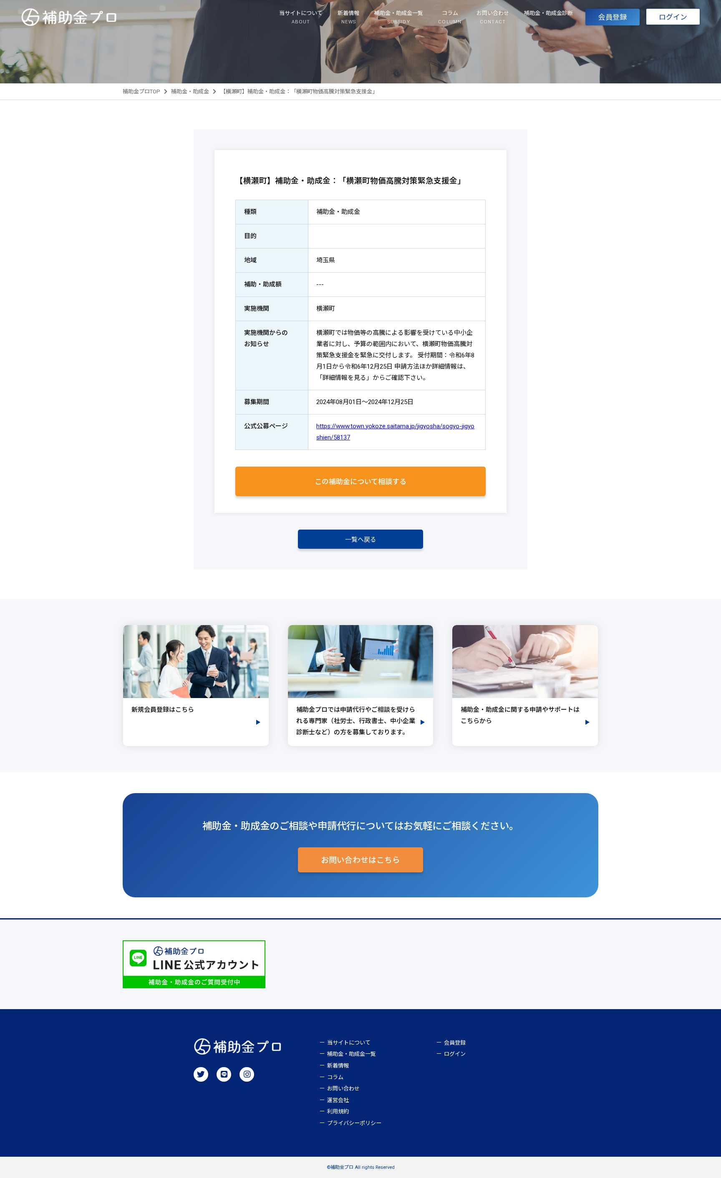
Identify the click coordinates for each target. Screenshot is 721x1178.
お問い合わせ (343, 1088)
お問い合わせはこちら (360, 860)
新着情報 (338, 1065)
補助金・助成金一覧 (351, 1054)
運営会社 (338, 1100)
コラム (335, 1077)
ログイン (673, 17)
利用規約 (338, 1111)
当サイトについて (349, 1043)
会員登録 (612, 17)
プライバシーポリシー (354, 1123)
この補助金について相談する (360, 481)
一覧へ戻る (360, 539)
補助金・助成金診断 (548, 13)
